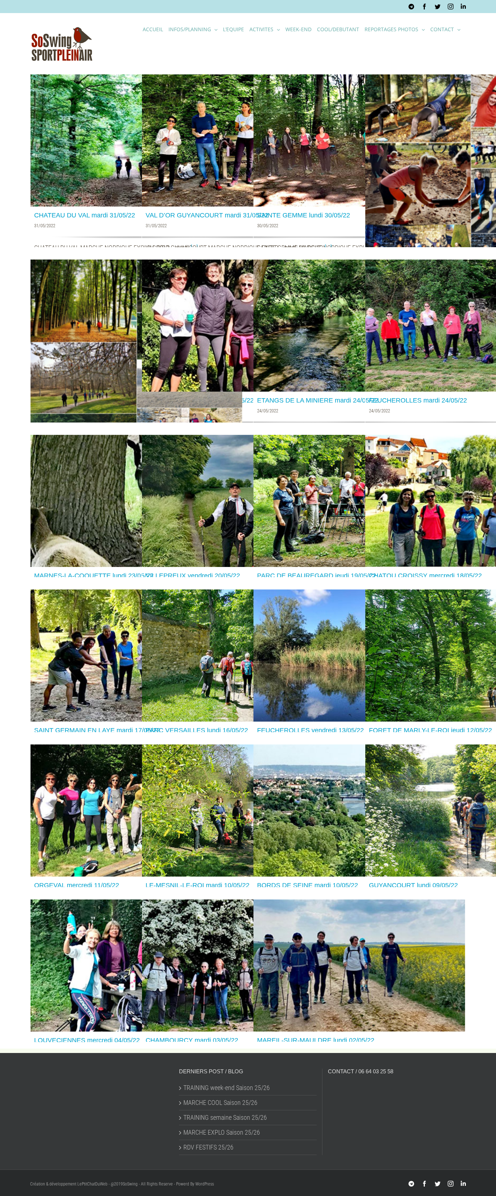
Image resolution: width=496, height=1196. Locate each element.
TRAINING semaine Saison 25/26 (225, 1117)
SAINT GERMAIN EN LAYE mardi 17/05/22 (97, 730)
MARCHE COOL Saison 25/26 (220, 1102)
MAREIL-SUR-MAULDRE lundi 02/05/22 (315, 1040)
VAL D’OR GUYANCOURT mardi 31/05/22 (207, 215)
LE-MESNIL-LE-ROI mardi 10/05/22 (197, 885)
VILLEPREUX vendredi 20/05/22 (193, 575)
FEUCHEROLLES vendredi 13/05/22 (310, 730)
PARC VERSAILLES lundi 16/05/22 (197, 730)
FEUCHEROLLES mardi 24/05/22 (418, 400)
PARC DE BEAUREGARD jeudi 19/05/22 (316, 575)
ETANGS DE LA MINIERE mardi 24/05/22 (317, 400)
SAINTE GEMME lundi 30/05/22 (303, 215)
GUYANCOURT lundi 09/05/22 (413, 885)
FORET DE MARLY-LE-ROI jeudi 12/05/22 (430, 730)
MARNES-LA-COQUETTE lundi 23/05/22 (94, 575)
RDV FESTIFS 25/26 (208, 1147)
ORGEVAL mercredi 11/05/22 (76, 885)
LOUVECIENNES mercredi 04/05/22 (87, 1040)
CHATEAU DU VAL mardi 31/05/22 (84, 215)
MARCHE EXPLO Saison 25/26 (221, 1132)
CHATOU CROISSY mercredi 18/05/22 (425, 575)
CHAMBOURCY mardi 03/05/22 (192, 1040)
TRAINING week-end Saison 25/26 (226, 1087)
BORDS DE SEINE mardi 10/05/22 (307, 885)
